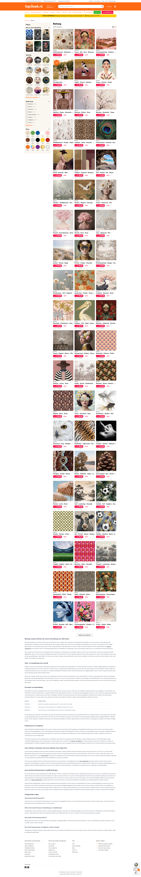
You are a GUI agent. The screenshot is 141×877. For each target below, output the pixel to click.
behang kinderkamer (37, 780)
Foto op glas (51, 846)
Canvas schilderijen (29, 846)
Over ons (74, 850)
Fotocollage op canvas (53, 854)
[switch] (136, 873)
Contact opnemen (76, 846)
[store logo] (34, 6)
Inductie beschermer (29, 844)
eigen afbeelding (84, 761)
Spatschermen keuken (30, 856)
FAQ (73, 844)
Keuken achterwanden (30, 850)
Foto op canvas (51, 844)
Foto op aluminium (52, 848)
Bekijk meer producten (85, 635)
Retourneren (75, 852)
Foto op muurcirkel (52, 852)
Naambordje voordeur (30, 848)
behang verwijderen (76, 741)
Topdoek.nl (27, 20)
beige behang (44, 755)
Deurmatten (27, 854)
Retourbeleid (79, 872)
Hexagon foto (51, 850)
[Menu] (139, 863)
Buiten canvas (28, 852)
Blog (73, 848)
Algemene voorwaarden (71, 872)
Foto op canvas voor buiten (54, 856)
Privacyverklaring (62, 872)
